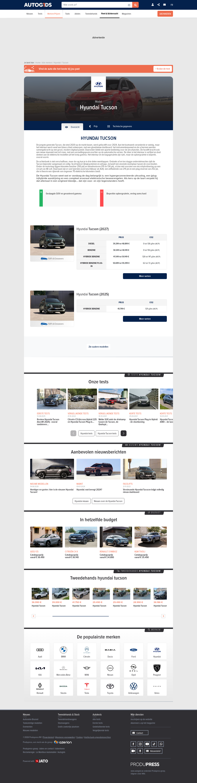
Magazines (126, 13)
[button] (124, 433)
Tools (67, 13)
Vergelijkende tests (101, 730)
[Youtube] (147, 744)
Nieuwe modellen (30, 730)
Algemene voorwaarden (65, 737)
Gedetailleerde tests (101, 726)
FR (172, 5)
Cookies (79, 737)
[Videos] (133, 751)
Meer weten (145, 276)
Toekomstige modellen (32, 723)
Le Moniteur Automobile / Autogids (50, 752)
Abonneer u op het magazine (143, 723)
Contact (139, 733)
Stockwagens (63, 723)
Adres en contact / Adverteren (52, 748)
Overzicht (74, 127)
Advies (77, 13)
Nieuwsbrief (155, 751)
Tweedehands (91, 13)
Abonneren (165, 13)
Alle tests (97, 719)
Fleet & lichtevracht (109, 13)
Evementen (27, 726)
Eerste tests (98, 723)
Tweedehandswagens (67, 719)
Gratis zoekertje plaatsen (68, 726)
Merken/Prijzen (53, 13)
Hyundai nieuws (82, 501)
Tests (40, 13)
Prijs (95, 126)
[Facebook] (133, 744)
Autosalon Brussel (30, 719)
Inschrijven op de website (141, 719)
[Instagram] (140, 744)
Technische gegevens (122, 126)
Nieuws (29, 13)
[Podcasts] (140, 751)
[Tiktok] (154, 744)
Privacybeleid (48, 737)
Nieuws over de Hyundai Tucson (108, 501)
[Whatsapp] (161, 744)
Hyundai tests (86, 433)
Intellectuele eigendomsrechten (97, 737)
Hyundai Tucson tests (107, 433)
